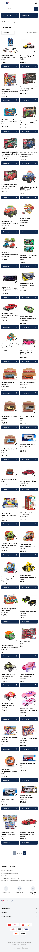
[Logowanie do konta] (36, 3)
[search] (36, 9)
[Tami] (7, 3)
